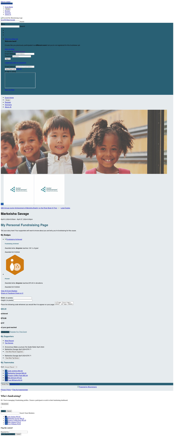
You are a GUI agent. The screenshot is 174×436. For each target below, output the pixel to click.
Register (7, 11)
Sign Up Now (9, 49)
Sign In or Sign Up (11, 39)
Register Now (15, 384)
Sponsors (8, 13)
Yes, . (3, 411)
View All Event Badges (9, 291)
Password (8, 56)
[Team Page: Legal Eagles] (19, 204)
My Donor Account (19, 51)
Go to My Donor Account (8, 20)
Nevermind (5, 404)
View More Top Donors (12, 358)
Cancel (9, 411)
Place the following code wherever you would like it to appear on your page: (28, 304)
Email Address (10, 54)
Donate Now (5, 332)
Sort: (2, 367)
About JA (8, 14)
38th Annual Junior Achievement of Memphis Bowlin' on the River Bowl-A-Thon (29, 208)
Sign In (19, 69)
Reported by (5, 432)
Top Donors (9, 343)
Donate (8, 9)
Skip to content (5, 2)
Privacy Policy (6, 389)
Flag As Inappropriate (20, 389)
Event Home (9, 7)
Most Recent (9, 340)
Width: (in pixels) (7, 298)
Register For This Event (18, 332)
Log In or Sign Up (7, 3)
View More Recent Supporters (14, 351)
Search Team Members (27, 413)
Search (22, 21)
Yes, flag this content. (8, 434)
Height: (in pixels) (7, 300)
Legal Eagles (65, 208)
